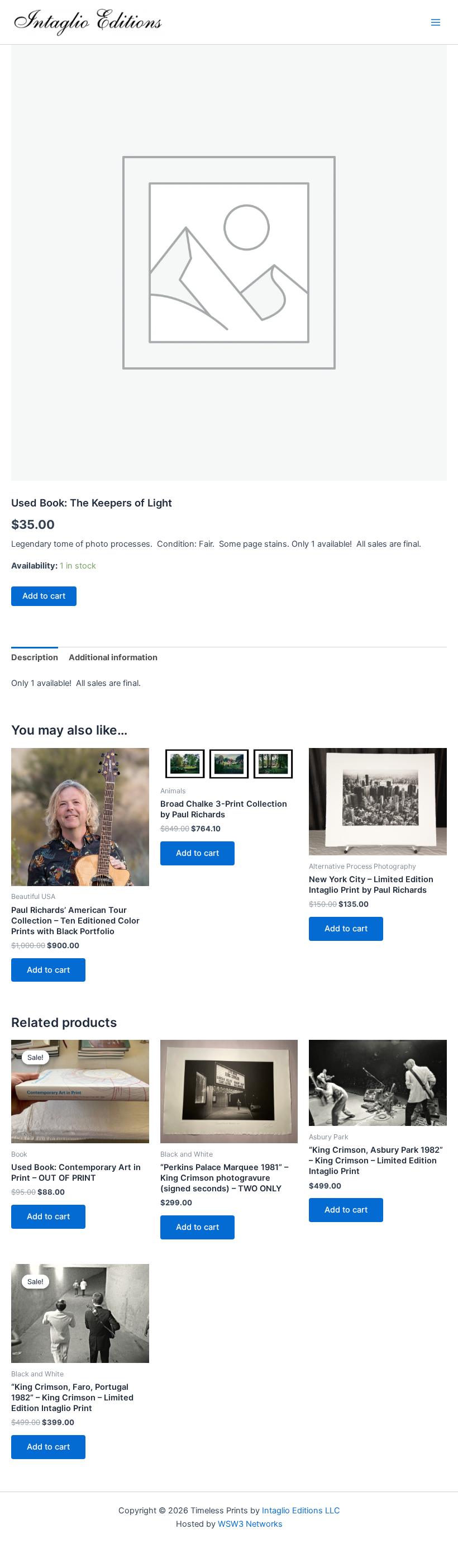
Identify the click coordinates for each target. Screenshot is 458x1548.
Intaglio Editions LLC (301, 1511)
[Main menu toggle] (435, 22)
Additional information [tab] (113, 657)
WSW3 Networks (250, 1524)
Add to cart (43, 596)
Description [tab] (34, 657)
